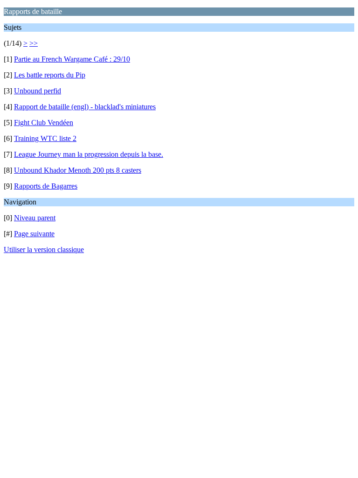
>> (33, 43)
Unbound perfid (37, 91)
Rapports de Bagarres (45, 186)
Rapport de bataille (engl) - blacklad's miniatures (85, 107)
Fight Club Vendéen (43, 123)
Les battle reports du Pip (49, 75)
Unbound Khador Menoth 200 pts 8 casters (77, 170)
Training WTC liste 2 (45, 138)
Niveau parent (34, 218)
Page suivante (34, 234)
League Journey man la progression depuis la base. (88, 154)
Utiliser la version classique (44, 249)
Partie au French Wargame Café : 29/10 (72, 59)
